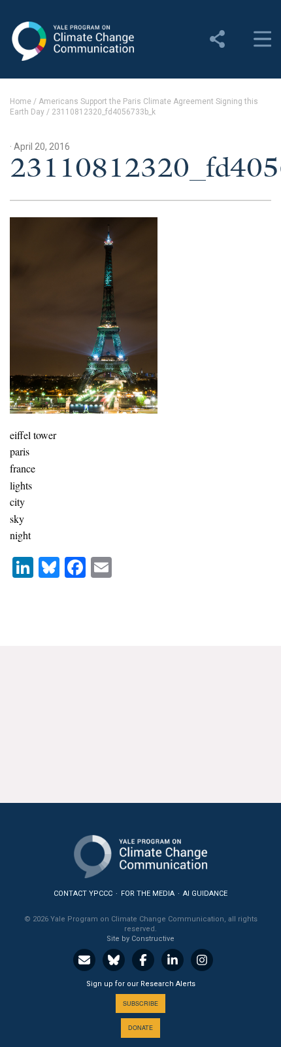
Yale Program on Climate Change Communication (72, 41)
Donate (140, 1027)
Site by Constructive (140, 938)
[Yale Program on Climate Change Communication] (140, 853)
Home (20, 101)
